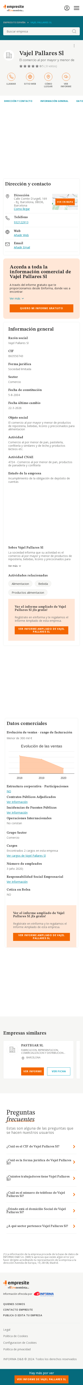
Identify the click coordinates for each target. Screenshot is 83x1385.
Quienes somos (14, 1304)
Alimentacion (20, 584)
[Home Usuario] (67, 8)
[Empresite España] (15, 8)
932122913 (21, 222)
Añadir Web (21, 235)
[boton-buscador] (74, 31)
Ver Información (17, 802)
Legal (6, 1329)
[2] (25, 66)
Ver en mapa (65, 201)
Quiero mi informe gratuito (41, 308)
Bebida (43, 584)
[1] (21, 66)
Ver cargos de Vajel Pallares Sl (26, 856)
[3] (29, 66)
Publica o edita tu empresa (22, 1315)
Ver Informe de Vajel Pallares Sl (41, 1379)
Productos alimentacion (28, 592)
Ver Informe (32, 1071)
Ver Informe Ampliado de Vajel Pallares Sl (41, 630)
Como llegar (22, 209)
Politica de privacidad (17, 1349)
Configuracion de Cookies (20, 1343)
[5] (37, 66)
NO (9, 791)
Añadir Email (22, 247)
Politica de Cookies (15, 1336)
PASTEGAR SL (32, 1045)
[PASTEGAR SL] (12, 1049)
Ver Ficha (59, 1071)
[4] (33, 66)
